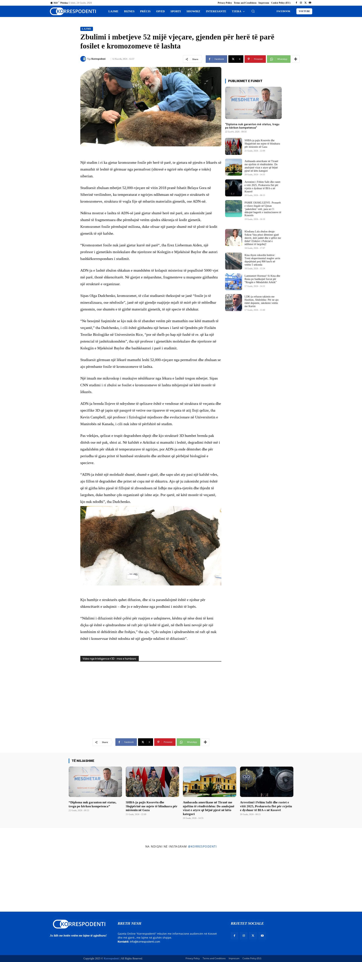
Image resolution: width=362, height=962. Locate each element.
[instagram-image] (30, 881)
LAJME (86, 28)
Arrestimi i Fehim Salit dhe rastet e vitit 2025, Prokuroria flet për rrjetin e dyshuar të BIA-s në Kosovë (266, 806)
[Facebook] (296, 3)
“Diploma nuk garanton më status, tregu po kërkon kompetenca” (252, 126)
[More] (296, 59)
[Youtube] (310, 3)
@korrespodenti (202, 846)
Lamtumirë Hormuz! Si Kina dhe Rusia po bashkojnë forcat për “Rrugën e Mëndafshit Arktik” (262, 279)
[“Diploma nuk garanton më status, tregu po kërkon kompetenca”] (253, 103)
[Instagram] (301, 3)
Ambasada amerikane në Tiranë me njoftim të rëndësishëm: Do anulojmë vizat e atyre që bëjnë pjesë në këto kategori (208, 808)
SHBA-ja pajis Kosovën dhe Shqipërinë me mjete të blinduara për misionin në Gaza (262, 143)
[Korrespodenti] (83, 59)
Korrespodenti (98, 59)
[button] (253, 11)
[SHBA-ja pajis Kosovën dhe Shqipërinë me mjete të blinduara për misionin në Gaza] (233, 146)
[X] (305, 3)
